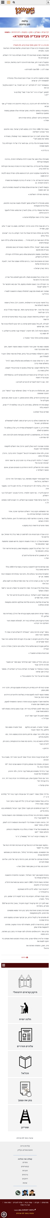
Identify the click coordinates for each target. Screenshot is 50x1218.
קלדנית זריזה (25, 1146)
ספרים (25, 1162)
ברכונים (25, 1174)
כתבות (24, 32)
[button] (14, 2)
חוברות (25, 1170)
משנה (7, 32)
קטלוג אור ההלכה (25, 1159)
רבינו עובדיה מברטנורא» (31, 36)
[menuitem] (25, 983)
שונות (25, 1183)
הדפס (23, 957)
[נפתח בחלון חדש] (32, 1193)
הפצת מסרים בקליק (25, 1150)
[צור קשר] (9, 2)
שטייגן (37, 32)
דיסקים (25, 1178)
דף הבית (45, 32)
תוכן (31, 32)
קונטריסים (25, 1166)
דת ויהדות (16, 32)
